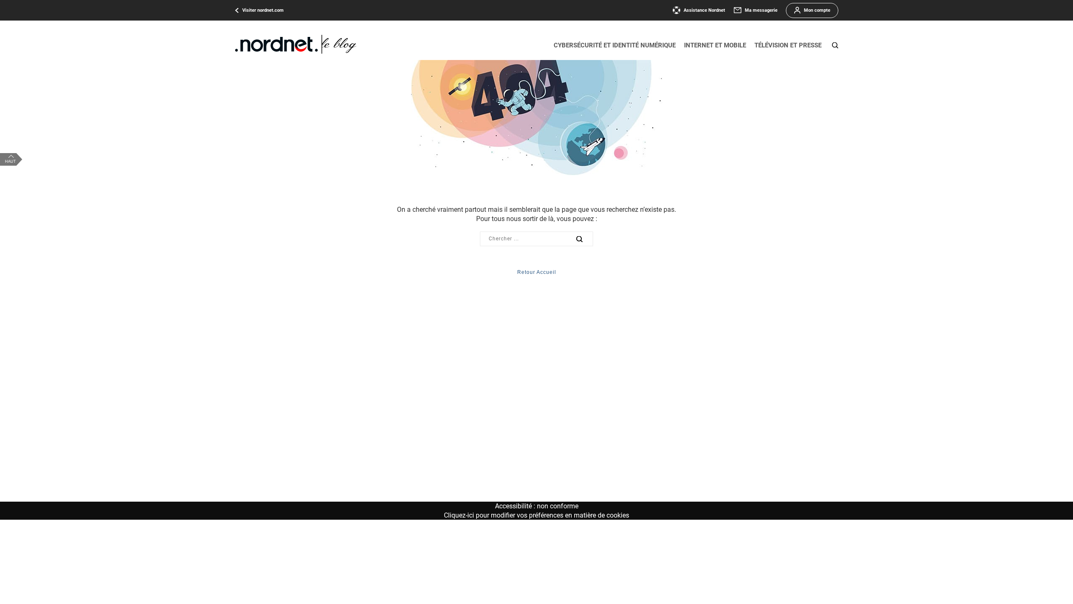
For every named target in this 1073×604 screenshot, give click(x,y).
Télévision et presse (788, 45)
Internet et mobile (715, 45)
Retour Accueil (536, 272)
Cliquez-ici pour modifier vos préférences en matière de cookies (536, 515)
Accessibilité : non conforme (536, 506)
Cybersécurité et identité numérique (615, 45)
